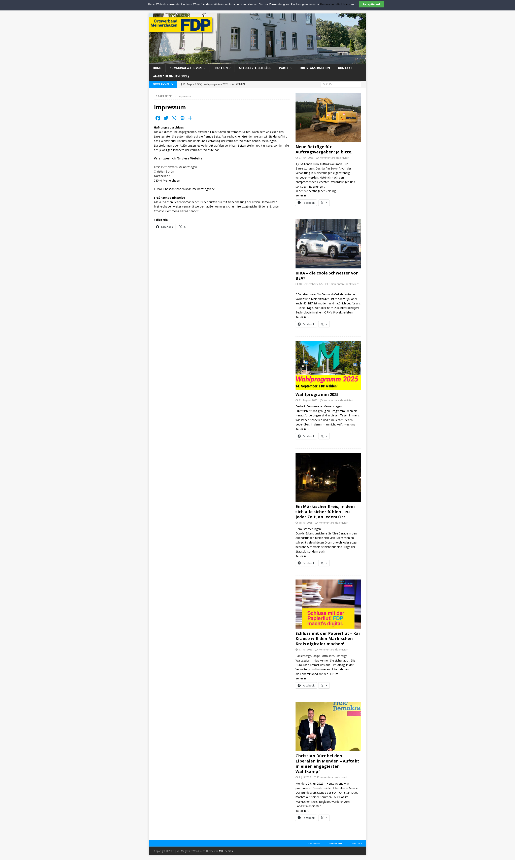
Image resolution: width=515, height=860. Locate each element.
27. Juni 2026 (306, 157)
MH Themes (226, 851)
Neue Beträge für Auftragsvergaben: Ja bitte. (324, 149)
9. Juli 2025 (305, 777)
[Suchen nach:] (341, 84)
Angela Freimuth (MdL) (171, 76)
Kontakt (345, 68)
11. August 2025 (308, 400)
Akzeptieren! (371, 4)
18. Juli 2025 (305, 522)
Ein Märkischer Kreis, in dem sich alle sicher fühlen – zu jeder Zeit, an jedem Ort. (325, 512)
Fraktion (220, 68)
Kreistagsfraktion (315, 68)
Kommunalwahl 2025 (186, 68)
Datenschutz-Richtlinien (335, 4)
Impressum (313, 843)
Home (157, 68)
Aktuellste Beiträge (255, 68)
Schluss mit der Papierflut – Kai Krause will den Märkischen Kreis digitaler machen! (328, 638)
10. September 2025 (311, 284)
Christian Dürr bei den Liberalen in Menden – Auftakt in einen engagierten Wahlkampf (327, 763)
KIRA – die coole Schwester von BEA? (327, 275)
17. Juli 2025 (305, 649)
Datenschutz (336, 843)
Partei (284, 68)
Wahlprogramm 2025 (317, 394)
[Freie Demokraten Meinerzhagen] (257, 61)
